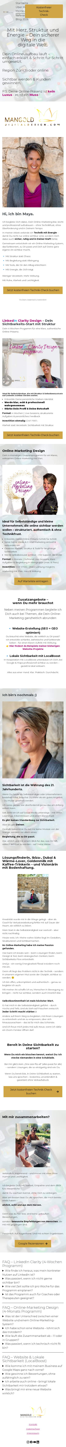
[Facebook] (31, 1441)
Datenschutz (33, 1429)
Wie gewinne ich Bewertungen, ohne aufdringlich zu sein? (28, 1375)
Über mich (22, 7)
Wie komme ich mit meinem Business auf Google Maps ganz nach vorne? (32, 1367)
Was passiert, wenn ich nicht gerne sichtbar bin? (27, 1280)
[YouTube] (34, 1441)
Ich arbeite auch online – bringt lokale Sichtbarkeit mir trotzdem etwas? (29, 1383)
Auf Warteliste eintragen (33, 581)
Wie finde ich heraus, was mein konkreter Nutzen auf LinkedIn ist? (31, 1272)
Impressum (33, 1433)
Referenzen (23, 15)
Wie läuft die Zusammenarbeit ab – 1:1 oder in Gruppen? (32, 1337)
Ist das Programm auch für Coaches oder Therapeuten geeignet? (31, 1296)
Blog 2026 (22, 19)
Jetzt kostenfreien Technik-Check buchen (33, 290)
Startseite (22, 3)
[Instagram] (28, 1441)
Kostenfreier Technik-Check (44, 11)
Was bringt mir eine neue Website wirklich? (26, 1391)
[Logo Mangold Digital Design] (33, 1412)
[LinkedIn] (38, 1441)
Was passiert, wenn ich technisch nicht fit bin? (31, 1345)
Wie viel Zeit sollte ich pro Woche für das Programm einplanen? (30, 1288)
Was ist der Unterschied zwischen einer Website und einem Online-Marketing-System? (30, 1320)
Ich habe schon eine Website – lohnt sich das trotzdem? (31, 1330)
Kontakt (33, 1424)
